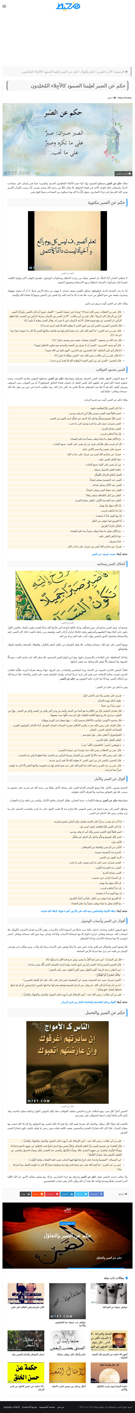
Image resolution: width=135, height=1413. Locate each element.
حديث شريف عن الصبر (103, 554)
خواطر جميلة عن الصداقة (115, 1307)
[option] (67, 1236)
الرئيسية (119, 71)
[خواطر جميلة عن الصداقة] (109, 1293)
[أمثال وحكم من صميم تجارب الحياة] (67, 1372)
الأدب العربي (104, 71)
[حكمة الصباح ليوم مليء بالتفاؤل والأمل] (109, 1372)
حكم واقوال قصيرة (67, 1223)
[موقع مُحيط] (67, 6)
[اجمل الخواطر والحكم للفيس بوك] (26, 1340)
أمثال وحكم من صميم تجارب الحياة (69, 1386)
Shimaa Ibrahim (125, 98)
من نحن (60, 1407)
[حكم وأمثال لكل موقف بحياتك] (67, 1340)
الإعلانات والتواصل (11, 1407)
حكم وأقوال (88, 71)
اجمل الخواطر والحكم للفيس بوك (28, 1354)
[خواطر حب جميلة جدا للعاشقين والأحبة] (67, 1301)
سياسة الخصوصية (47, 1407)
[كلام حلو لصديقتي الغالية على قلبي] (26, 1293)
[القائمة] (4, 6)
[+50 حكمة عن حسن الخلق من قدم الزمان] (26, 1372)
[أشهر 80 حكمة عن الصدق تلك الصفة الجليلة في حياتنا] (109, 1340)
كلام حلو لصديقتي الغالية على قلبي (27, 1307)
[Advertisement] (67, 40)
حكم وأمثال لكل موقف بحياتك (71, 1354)
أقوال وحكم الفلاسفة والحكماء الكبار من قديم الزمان (88, 1002)
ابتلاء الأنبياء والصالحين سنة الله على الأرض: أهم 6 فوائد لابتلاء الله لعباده (78, 911)
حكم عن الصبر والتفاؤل (67, 1235)
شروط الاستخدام (29, 1407)
